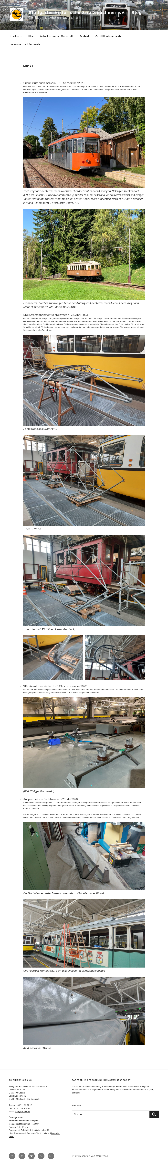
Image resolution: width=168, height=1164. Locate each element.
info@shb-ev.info (22, 1111)
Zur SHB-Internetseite (108, 36)
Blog (31, 36)
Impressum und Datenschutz (27, 44)
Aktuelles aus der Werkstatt (56, 36)
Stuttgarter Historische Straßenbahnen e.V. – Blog (85, 12)
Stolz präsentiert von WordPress (90, 1155)
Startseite (16, 36)
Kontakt (84, 36)
